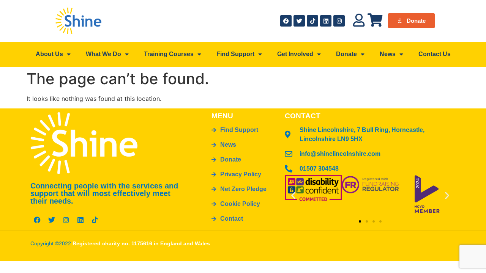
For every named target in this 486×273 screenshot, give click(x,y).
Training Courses (169, 54)
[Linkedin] (325, 21)
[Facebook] (286, 21)
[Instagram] (339, 21)
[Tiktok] (312, 21)
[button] (293, 195)
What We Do (103, 54)
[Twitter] (299, 21)
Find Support (235, 54)
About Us (49, 54)
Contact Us (434, 54)
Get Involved (295, 54)
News (388, 54)
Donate (346, 54)
